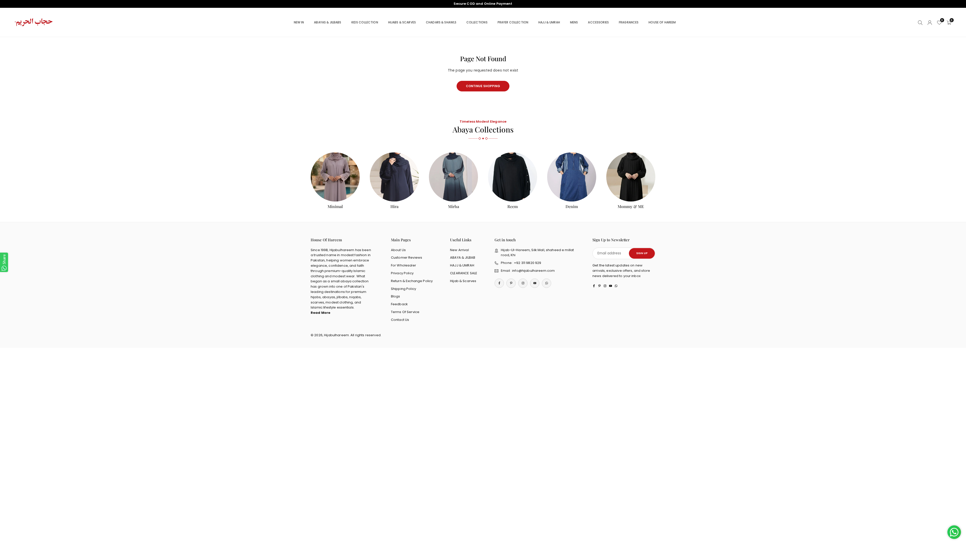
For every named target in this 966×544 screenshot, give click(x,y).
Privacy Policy (402, 273)
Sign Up (642, 253)
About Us (398, 250)
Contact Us (400, 319)
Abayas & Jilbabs (327, 22)
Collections (477, 22)
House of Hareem (662, 22)
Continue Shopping (483, 86)
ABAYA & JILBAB (462, 257)
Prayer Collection (513, 22)
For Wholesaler (403, 265)
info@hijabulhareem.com (533, 270)
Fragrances (628, 22)
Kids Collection (364, 22)
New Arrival (459, 250)
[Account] (930, 22)
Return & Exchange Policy (412, 281)
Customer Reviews (406, 257)
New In (299, 22)
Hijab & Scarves (463, 281)
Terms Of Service (405, 312)
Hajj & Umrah (549, 22)
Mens (574, 22)
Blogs (395, 296)
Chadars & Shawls (441, 22)
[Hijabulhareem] (34, 22)
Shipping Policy (403, 288)
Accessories (598, 22)
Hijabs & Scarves (402, 22)
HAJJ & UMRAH (462, 265)
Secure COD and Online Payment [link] (483, 4)
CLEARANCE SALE (463, 273)
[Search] (920, 22)
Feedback (399, 304)
